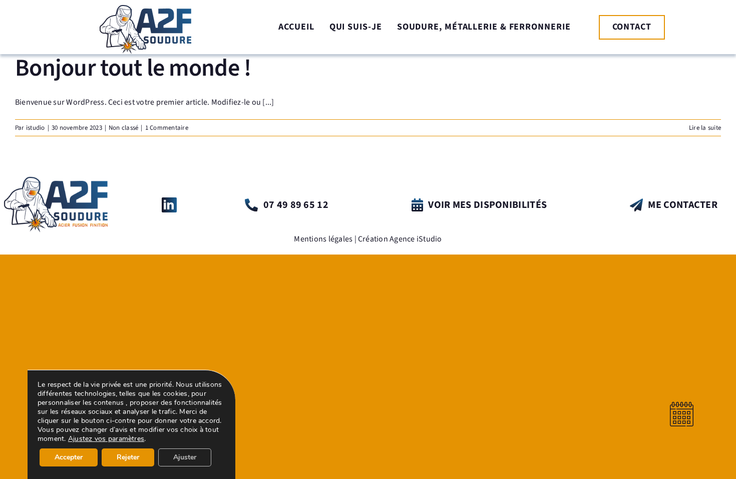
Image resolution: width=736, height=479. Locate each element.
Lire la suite (705, 127)
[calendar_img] (681, 405)
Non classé (123, 127)
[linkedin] (169, 204)
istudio (35, 127)
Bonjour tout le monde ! (133, 68)
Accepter (69, 457)
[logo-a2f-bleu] (145, 9)
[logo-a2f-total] (56, 180)
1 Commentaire (166, 127)
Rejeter (128, 457)
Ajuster (184, 457)
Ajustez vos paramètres (106, 438)
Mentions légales (323, 239)
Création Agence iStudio (400, 239)
